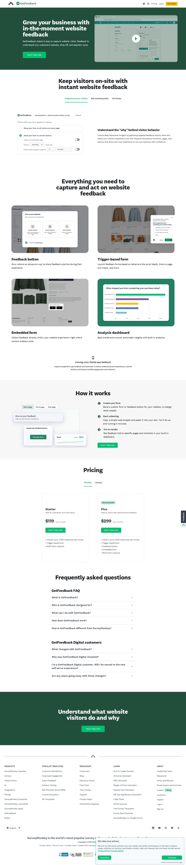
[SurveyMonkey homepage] (10, 4)
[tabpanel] (93, 134)
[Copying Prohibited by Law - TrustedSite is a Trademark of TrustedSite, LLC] (88, 856)
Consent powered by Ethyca (170, 862)
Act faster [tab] (116, 98)
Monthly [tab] (88, 482)
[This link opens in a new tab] (148, 4)
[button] (93, 597)
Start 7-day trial (34, 55)
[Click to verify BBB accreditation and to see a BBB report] (63, 856)
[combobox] (13, 828)
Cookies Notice (117, 851)
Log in (161, 4)
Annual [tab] (98, 482)
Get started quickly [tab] (100, 98)
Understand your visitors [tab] (76, 98)
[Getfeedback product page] (26, 4)
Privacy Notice (104, 851)
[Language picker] (144, 4)
